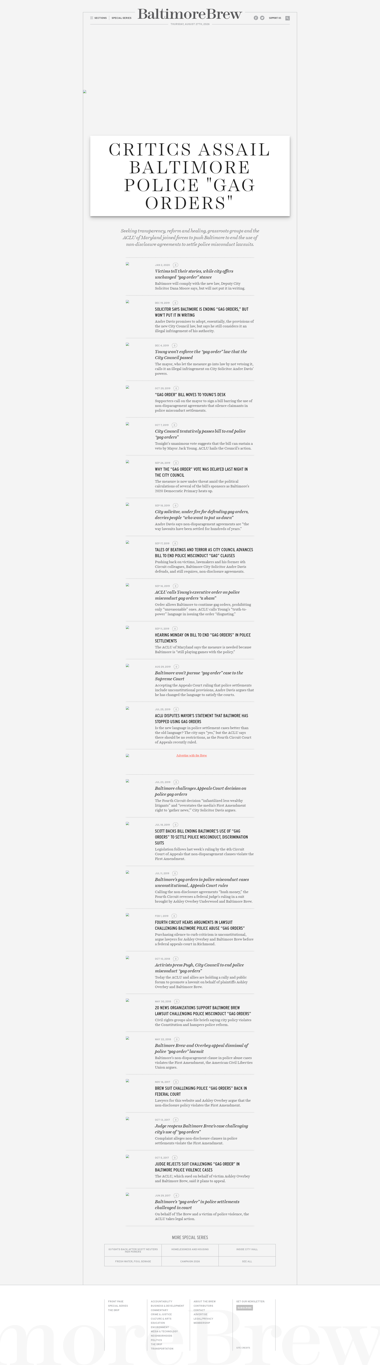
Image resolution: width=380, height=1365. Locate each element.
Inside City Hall (247, 1249)
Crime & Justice (161, 1314)
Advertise (200, 1314)
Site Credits (243, 1347)
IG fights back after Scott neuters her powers (133, 1250)
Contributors (203, 1305)
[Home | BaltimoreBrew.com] (190, 14)
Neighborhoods (161, 1335)
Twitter (262, 17)
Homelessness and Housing (190, 1249)
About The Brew (205, 1301)
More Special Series (190, 1237)
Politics (156, 1340)
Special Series (118, 1305)
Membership (202, 1322)
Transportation (162, 1348)
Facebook (256, 17)
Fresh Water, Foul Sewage (133, 1261)
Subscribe (245, 1307)
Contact (199, 1310)
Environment (160, 1327)
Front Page (116, 1301)
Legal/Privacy (203, 1318)
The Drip (113, 1310)
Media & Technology (164, 1331)
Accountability (161, 1301)
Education (158, 1322)
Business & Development (167, 1305)
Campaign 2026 (190, 1261)
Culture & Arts (161, 1318)
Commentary (159, 1310)
